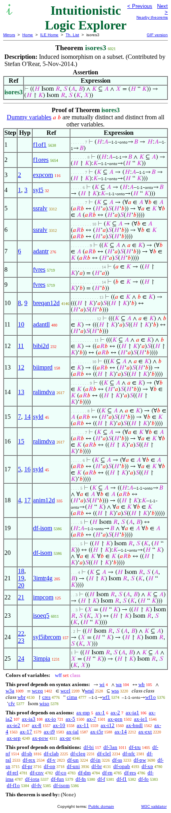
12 (21, 367)
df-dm (84, 773)
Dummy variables (29, 117)
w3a (10, 691)
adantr (41, 251)
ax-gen (115, 719)
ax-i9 (49, 732)
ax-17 (26, 732)
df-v (51, 760)
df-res (130, 773)
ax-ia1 (132, 713)
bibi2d (41, 345)
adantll (41, 324)
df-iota (32, 779)
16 (27, 469)
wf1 (106, 697)
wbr (21, 697)
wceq (37, 691)
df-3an (110, 747)
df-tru (135, 747)
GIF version (157, 35)
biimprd (42, 367)
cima (72, 697)
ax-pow (40, 738)
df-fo (143, 779)
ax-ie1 (141, 719)
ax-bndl (134, 725)
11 (21, 345)
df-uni (73, 766)
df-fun (57, 779)
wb (141, 684)
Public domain (101, 806)
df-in (95, 760)
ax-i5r (96, 732)
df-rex (29, 760)
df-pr (27, 766)
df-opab (121, 766)
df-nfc (128, 754)
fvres (39, 269)
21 (21, 597)
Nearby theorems (152, 17)
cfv (11, 703)
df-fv (36, 785)
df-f (101, 779)
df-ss (117, 760)
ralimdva (44, 392)
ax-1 (100, 713)
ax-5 (70, 719)
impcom (43, 597)
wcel (65, 691)
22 (21, 633)
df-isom (42, 528)
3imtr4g (42, 578)
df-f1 (122, 779)
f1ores (41, 159)
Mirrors (9, 35)
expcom (43, 174)
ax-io (50, 719)
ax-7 (91, 719)
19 (21, 578)
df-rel (12, 773)
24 (21, 658)
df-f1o (13, 785)
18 (21, 571)
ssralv (40, 208)
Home (27, 35)
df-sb (26, 754)
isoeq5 (41, 615)
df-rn (107, 773)
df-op (49, 766)
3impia (41, 658)
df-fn (81, 779)
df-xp (147, 766)
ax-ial (72, 732)
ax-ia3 (28, 719)
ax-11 (83, 725)
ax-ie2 (13, 725)
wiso (44, 703)
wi (102, 684)
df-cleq (78, 754)
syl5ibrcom (47, 637)
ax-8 (36, 725)
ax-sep (14, 738)
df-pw (140, 760)
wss (115, 691)
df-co (60, 773)
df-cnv (37, 773)
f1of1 (40, 144)
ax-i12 (108, 725)
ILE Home (49, 35)
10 (21, 324)
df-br (96, 766)
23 (21, 640)
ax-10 (59, 725)
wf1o (150, 697)
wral (89, 691)
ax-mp (83, 713)
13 (21, 392)
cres (46, 697)
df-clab (51, 754)
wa (119, 684)
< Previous (139, 6)
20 (21, 585)
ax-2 (115, 713)
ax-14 (121, 732)
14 (27, 416)
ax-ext (145, 732)
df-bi (89, 747)
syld (38, 416)
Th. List (72, 35)
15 (21, 441)
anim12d (44, 500)
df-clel (104, 754)
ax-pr (65, 738)
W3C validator (154, 806)
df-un (73, 760)
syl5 (38, 190)
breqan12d (46, 303)
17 (27, 500)
